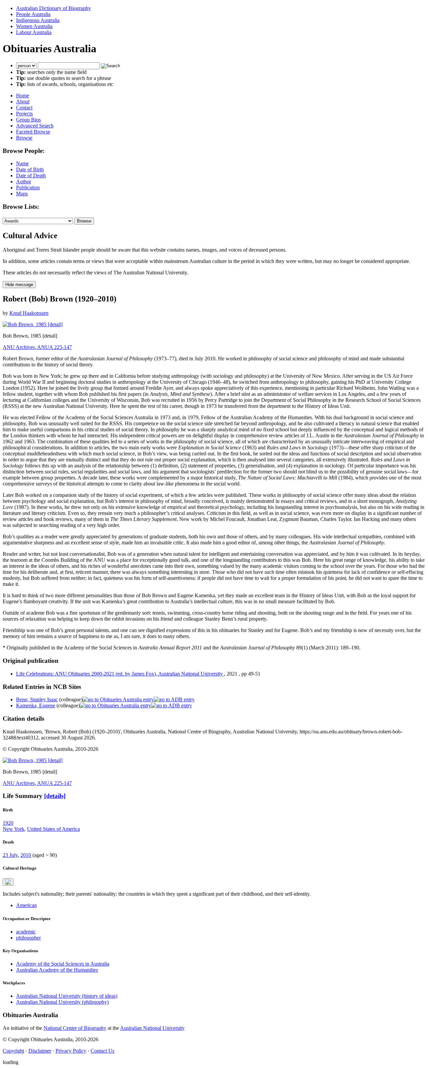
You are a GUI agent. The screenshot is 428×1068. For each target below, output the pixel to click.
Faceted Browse (33, 132)
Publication (28, 187)
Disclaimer (39, 1051)
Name (22, 163)
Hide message (19, 284)
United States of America (53, 829)
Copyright (13, 1051)
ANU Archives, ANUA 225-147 (37, 347)
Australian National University (152, 1028)
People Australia (33, 14)
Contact (24, 107)
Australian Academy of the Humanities (57, 970)
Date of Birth (30, 169)
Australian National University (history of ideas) (66, 996)
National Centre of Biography (74, 1028)
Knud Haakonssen (28, 313)
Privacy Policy (71, 1051)
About (22, 101)
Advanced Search (35, 125)
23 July (10, 855)
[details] (55, 795)
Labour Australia (33, 32)
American (26, 905)
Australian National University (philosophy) (62, 1002)
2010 (25, 855)
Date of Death (31, 175)
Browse (24, 138)
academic (26, 931)
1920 (8, 823)
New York (13, 829)
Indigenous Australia (38, 20)
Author (23, 181)
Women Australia (34, 26)
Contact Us (102, 1051)
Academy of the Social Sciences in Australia (62, 964)
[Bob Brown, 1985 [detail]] (33, 324)
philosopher (28, 938)
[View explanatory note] (8, 882)
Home (22, 95)
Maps (22, 193)
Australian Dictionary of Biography (53, 8)
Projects (24, 113)
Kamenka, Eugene (35, 705)
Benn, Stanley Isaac (37, 699)
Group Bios (28, 119)
